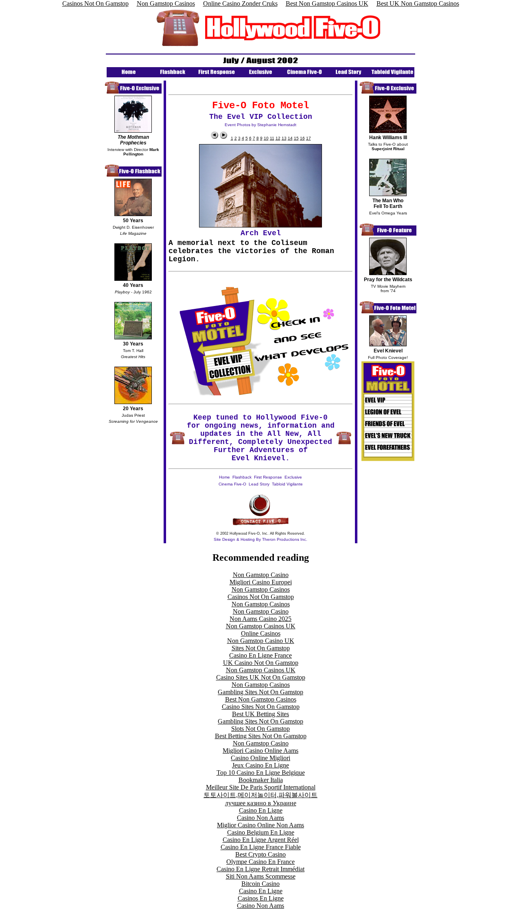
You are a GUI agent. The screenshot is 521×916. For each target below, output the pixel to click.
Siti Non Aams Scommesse (261, 876)
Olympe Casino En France (260, 861)
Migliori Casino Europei (261, 582)
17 (308, 138)
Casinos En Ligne (261, 898)
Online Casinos (260, 633)
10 (266, 138)
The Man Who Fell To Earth (387, 203)
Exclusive (293, 477)
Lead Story (259, 484)
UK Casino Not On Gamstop (260, 662)
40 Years (133, 285)
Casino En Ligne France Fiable (261, 847)
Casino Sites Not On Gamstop (261, 706)
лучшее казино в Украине (260, 803)
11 (272, 138)
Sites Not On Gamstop (261, 648)
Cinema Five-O (232, 484)
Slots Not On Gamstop (260, 728)
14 (290, 138)
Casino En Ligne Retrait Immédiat (260, 869)
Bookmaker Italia (261, 779)
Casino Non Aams (260, 817)
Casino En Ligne (260, 810)
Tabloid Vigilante (287, 484)
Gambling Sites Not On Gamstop (260, 692)
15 (296, 138)
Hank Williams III (388, 137)
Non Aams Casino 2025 (260, 618)
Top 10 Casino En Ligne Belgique (261, 772)
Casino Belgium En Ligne (260, 832)
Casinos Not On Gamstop (261, 596)
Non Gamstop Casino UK (260, 640)
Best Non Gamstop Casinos (260, 699)
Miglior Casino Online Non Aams (260, 825)
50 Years (133, 220)
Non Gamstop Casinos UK (261, 626)
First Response (268, 477)
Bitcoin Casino (260, 883)
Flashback (242, 477)
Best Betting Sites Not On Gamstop (260, 735)
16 (302, 138)
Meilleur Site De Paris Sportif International (260, 787)
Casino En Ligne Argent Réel (261, 839)
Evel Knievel (388, 351)
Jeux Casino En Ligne (260, 765)
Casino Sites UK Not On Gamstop (260, 677)
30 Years (133, 344)
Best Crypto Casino (260, 854)
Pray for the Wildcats (388, 279)
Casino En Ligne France (260, 655)
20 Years (133, 408)
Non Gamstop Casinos (261, 589)
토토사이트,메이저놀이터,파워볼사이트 (260, 794)
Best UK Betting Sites (260, 714)
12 (278, 138)
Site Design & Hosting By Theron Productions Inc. (260, 539)
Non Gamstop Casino (261, 574)
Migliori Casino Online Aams (260, 750)
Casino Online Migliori (260, 757)
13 (284, 138)
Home (224, 477)
